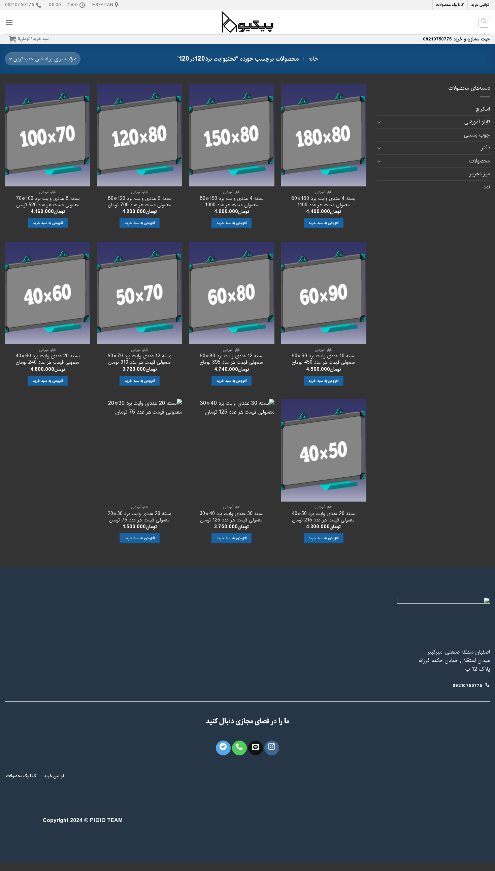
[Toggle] (379, 122)
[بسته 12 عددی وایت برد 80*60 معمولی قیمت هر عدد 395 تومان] (231, 293)
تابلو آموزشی (477, 121)
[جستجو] (484, 22)
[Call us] (239, 748)
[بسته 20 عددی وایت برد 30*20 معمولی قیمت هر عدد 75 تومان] (140, 450)
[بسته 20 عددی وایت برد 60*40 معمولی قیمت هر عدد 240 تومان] (48, 293)
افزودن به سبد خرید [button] (323, 223)
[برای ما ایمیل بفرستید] (255, 748)
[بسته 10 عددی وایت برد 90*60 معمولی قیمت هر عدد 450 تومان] (323, 293)
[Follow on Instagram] (271, 748)
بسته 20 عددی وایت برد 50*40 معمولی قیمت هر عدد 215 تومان (324, 517)
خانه (313, 59)
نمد (486, 186)
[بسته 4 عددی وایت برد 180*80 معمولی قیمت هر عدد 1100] (323, 135)
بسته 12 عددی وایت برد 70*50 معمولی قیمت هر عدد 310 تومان (139, 359)
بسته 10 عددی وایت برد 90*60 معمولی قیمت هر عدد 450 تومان (324, 359)
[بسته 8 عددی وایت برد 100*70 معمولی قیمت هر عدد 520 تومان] (48, 135)
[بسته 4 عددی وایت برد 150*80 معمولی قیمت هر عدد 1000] (231, 135)
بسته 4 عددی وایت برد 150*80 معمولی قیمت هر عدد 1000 (232, 202)
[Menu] (9, 22)
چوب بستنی (477, 135)
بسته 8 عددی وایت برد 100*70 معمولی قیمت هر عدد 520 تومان (48, 202)
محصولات (479, 161)
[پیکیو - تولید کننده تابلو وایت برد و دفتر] (247, 22)
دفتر (485, 147)
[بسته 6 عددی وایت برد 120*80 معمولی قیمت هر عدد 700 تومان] (140, 135)
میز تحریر (479, 173)
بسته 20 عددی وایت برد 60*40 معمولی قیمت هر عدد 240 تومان (47, 359)
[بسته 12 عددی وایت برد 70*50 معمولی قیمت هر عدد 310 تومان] (140, 293)
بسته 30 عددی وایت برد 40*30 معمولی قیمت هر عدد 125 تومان (232, 517)
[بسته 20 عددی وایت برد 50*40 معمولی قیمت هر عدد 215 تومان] (323, 450)
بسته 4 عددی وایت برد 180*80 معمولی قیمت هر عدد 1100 (323, 202)
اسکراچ (483, 109)
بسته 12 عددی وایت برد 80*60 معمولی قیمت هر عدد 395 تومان (232, 359)
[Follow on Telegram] (223, 748)
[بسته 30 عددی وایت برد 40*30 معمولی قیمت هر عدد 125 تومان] (231, 450)
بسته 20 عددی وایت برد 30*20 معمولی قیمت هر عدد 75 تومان (139, 517)
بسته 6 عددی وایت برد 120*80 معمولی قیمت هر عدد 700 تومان (140, 202)
